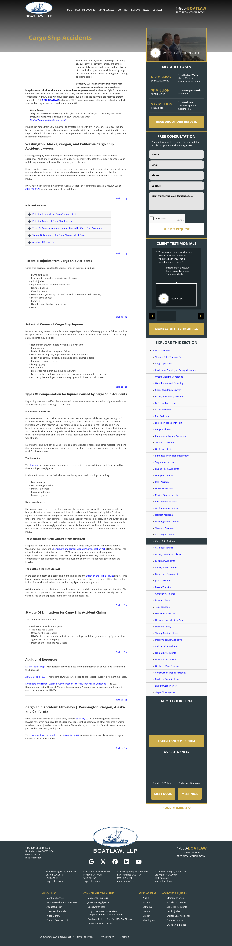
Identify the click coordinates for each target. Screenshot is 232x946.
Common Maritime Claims (98, 893)
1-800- (191, 8)
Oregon (146, 915)
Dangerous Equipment (166, 574)
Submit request (176, 229)
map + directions (34, 857)
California (147, 906)
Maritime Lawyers (56, 897)
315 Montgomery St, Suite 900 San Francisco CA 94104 (132, 873)
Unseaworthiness (96, 906)
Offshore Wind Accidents (167, 666)
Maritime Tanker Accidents (168, 639)
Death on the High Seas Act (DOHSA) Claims (110, 919)
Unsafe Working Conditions (169, 376)
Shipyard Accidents (165, 527)
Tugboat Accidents (164, 462)
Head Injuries (173, 911)
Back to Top (121, 198)
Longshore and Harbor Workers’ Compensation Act (79, 548)
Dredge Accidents (164, 475)
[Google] (91, 861)
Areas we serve (147, 893)
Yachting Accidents (164, 534)
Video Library (53, 915)
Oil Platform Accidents (166, 508)
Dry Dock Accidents (165, 488)
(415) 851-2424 (124, 877)
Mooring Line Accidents (167, 521)
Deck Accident (162, 481)
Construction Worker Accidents (171, 672)
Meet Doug (163, 794)
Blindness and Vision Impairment (172, 455)
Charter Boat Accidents (178, 915)
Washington (149, 920)
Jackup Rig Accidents (165, 652)
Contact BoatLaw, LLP (57, 920)
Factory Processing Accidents (170, 396)
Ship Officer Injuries (165, 692)
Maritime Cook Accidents (167, 679)
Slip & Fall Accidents (177, 906)
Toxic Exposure (162, 606)
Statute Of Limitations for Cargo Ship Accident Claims (59, 235)
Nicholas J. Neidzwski (190, 783)
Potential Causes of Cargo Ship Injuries (52, 221)
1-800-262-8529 (191, 852)
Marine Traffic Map (35, 666)
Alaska (146, 897)
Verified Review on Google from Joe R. (48, 119)
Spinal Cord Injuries (176, 902)
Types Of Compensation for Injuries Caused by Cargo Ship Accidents (67, 228)
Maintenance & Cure (98, 897)
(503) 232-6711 (90, 877)
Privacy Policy (107, 936)
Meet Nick (190, 794)
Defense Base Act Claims (100, 923)
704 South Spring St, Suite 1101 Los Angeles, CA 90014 (170, 873)
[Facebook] (115, 861)
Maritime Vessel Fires (166, 659)
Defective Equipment (165, 403)
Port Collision (162, 416)
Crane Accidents (163, 409)
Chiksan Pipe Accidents (167, 646)
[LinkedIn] (126, 861)
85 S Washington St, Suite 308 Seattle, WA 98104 (61, 873)
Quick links (49, 893)
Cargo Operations (164, 363)
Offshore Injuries (175, 897)
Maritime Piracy (163, 626)
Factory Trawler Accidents (168, 554)
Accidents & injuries (174, 893)
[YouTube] (139, 861)
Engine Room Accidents (167, 468)
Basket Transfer (163, 587)
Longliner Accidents (165, 560)
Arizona (146, 902)
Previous (152, 316)
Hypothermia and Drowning (169, 383)
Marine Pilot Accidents (166, 495)
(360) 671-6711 (32, 854)
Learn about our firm (176, 741)
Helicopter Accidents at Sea (169, 620)
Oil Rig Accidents (163, 449)
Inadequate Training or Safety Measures (175, 370)
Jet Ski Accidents (163, 580)
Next (201, 316)
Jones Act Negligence (98, 902)
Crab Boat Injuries (164, 547)
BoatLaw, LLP (82, 718)
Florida (146, 911)
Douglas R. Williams (163, 783)
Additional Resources (43, 242)
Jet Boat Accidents (164, 514)
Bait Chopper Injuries (166, 501)
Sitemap (124, 936)
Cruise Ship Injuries (176, 924)
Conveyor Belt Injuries (166, 567)
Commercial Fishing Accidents (170, 435)
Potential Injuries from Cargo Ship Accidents (54, 214)
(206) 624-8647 (53, 877)
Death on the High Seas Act (100, 575)
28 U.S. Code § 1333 (35, 676)
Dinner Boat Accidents (166, 613)
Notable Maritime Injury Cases (62, 902)
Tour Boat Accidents (165, 442)
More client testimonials (176, 329)
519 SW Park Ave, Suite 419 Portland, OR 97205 (96, 873)
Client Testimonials (56, 911)
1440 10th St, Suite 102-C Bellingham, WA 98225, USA (39, 849)
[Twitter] (103, 861)
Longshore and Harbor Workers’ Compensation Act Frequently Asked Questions (65, 683)
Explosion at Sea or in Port (168, 422)
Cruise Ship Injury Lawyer (168, 389)
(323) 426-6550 (162, 877)
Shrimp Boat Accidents (166, 633)
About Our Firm (54, 906)
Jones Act (35, 465)
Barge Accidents (163, 429)
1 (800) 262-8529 (71, 735)
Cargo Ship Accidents (166, 541)
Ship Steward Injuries (166, 685)
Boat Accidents (162, 600)
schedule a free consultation (43, 735)
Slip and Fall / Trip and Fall (168, 357)
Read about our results (176, 122)
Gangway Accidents (165, 593)
